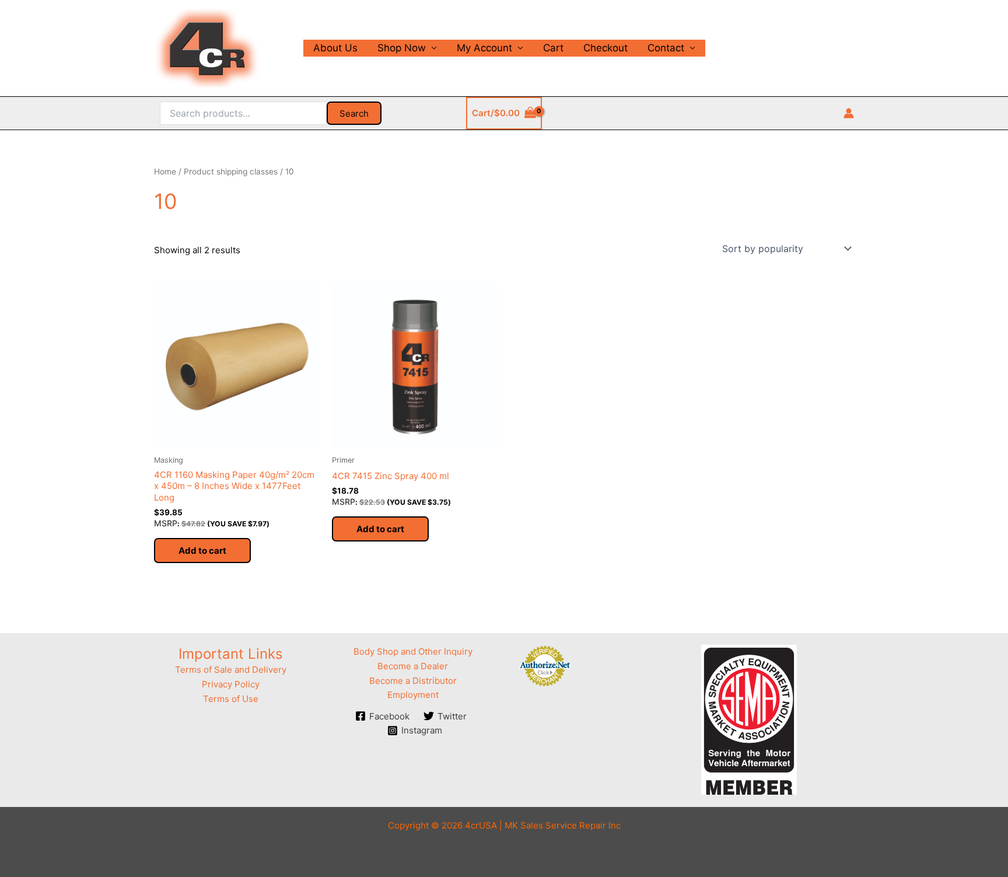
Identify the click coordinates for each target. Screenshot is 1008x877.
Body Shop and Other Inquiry (413, 651)
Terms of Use (230, 698)
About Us (335, 48)
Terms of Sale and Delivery (230, 669)
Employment (413, 694)
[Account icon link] (849, 113)
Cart (553, 48)
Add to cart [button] (202, 550)
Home (165, 171)
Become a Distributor (413, 680)
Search (354, 113)
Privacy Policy (231, 684)
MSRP (165, 523)
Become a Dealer (412, 666)
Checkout (605, 48)
